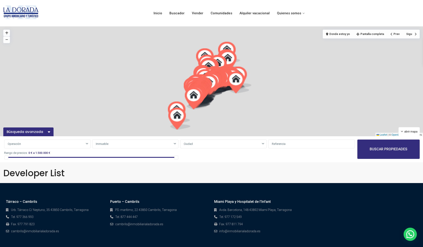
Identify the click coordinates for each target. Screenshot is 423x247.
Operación (14, 143)
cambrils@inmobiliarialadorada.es (35, 231)
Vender (197, 13)
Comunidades (221, 13)
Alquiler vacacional (254, 13)
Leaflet (383, 134)
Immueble (102, 143)
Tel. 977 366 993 (22, 217)
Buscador (177, 13)
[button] (196, 98)
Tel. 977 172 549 (230, 217)
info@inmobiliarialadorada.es (239, 231)
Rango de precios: (16, 152)
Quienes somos (289, 13)
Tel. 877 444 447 (126, 217)
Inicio (158, 13)
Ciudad (188, 143)
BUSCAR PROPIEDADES (388, 149)
